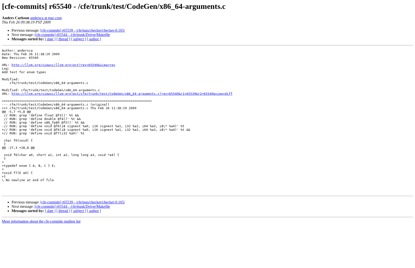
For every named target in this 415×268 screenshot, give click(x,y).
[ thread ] (63, 39)
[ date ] (50, 39)
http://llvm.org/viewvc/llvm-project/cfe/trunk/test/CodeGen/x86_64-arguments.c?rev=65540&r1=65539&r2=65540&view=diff (122, 93)
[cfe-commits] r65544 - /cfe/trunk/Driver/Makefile (72, 35)
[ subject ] (78, 39)
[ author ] (94, 39)
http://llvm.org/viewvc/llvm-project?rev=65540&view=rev (63, 65)
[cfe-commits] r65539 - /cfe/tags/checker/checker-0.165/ (82, 30)
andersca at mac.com (46, 18)
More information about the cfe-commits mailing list (41, 221)
